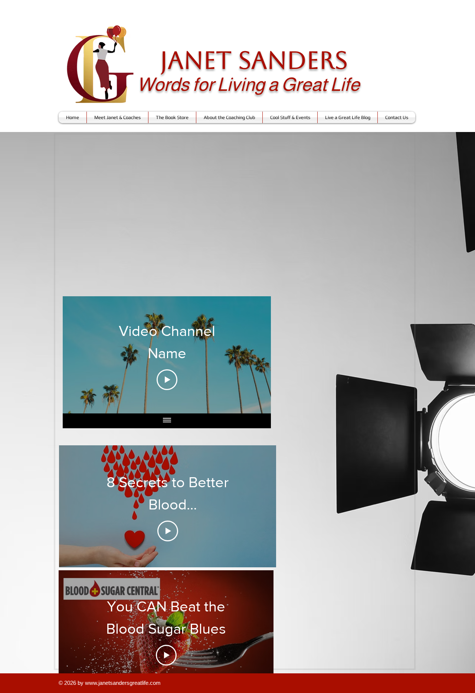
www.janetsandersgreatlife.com (123, 683)
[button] (117, 117)
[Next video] (255, 355)
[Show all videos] (167, 420)
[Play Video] (167, 379)
